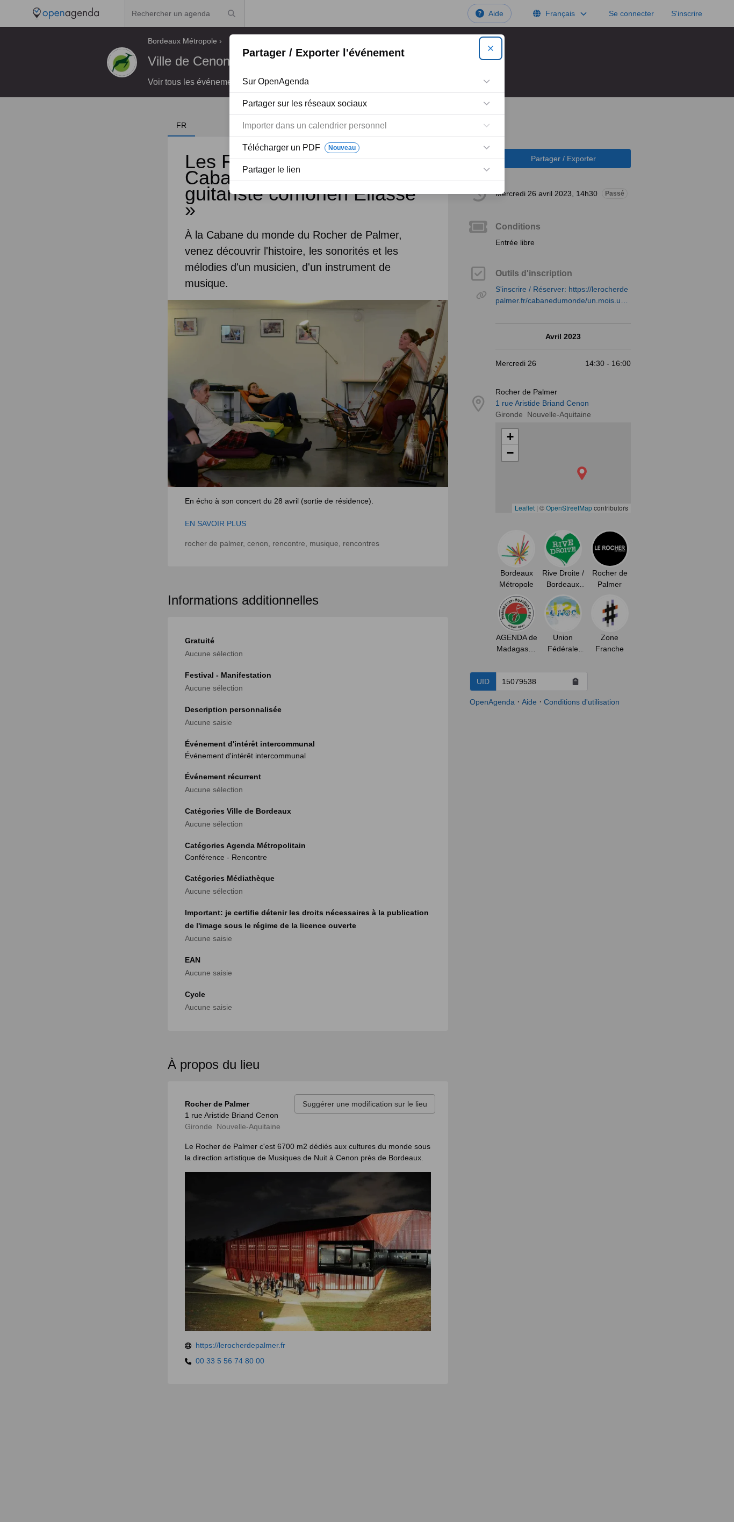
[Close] (490, 48)
